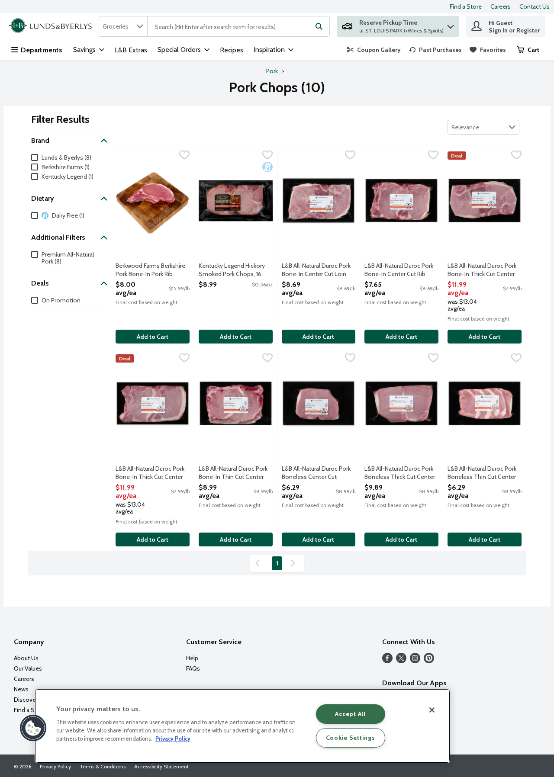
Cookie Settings (350, 738)
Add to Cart (152, 336)
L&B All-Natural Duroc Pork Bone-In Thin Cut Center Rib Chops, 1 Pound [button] (233, 473)
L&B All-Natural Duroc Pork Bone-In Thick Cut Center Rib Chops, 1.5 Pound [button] (150, 473)
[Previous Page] (259, 563)
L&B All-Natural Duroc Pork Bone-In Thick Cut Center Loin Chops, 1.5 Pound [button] (482, 270)
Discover (26, 699)
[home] (52, 26)
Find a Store (466, 6)
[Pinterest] (429, 661)
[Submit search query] (319, 26)
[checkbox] (184, 156)
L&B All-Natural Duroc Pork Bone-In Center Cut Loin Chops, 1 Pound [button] (316, 270)
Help (192, 658)
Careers (500, 6)
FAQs (193, 668)
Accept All (350, 714)
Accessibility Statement (161, 766)
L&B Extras (131, 50)
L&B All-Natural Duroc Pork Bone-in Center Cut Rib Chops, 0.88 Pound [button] (399, 270)
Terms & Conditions (103, 766)
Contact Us (534, 6)
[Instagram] (415, 661)
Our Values (28, 668)
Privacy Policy (55, 766)
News (21, 689)
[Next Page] (294, 563)
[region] (242, 726)
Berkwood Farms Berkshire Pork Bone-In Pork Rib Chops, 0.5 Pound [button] (150, 270)
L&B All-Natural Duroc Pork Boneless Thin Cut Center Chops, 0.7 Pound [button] (482, 473)
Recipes (231, 50)
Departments (41, 50)
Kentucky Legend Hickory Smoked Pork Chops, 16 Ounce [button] (233, 270)
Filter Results (60, 119)
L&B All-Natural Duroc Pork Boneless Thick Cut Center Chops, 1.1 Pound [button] (399, 473)
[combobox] (123, 26)
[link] (374, 50)
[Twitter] (401, 661)
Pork (272, 71)
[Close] (431, 709)
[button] (450, 24)
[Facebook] (387, 661)
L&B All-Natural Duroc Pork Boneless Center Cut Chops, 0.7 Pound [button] (316, 473)
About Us (26, 658)
